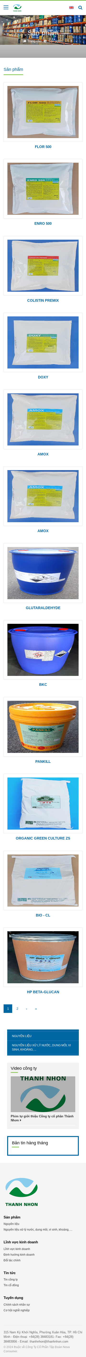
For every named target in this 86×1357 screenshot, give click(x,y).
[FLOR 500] (43, 112)
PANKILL (43, 761)
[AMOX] (43, 419)
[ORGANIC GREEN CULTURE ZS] (43, 803)
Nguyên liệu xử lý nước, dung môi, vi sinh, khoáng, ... (41, 1047)
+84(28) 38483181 (41, 1337)
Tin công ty (11, 1279)
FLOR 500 (43, 147)
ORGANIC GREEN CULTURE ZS (43, 838)
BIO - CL (43, 915)
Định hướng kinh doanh (19, 1254)
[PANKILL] (43, 727)
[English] (71, 7)
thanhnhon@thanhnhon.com (49, 1341)
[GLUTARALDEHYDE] (43, 573)
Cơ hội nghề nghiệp (17, 1310)
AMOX (43, 454)
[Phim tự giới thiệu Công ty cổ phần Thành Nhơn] (43, 1094)
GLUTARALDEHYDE (43, 608)
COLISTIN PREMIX (43, 300)
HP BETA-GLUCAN (43, 992)
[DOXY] (43, 342)
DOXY (43, 377)
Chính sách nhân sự (17, 1304)
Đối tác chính (12, 1260)
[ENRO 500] (43, 189)
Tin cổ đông (11, 1285)
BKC (43, 685)
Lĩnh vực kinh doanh (17, 1249)
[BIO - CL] (43, 880)
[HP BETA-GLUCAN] (43, 957)
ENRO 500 (43, 223)
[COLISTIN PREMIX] (43, 266)
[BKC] (43, 650)
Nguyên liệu (22, 1036)
